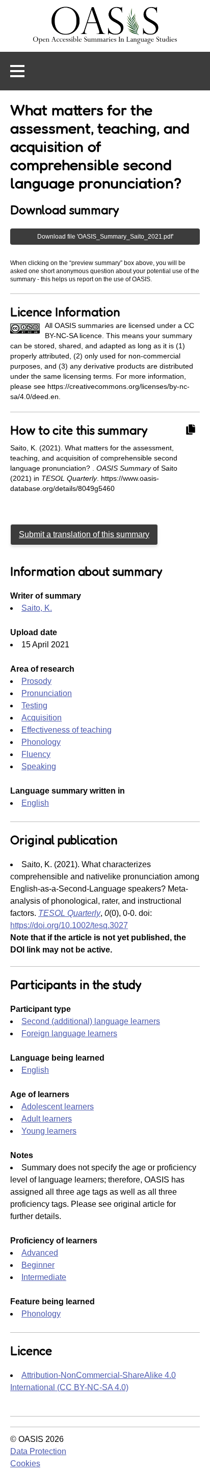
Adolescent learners (57, 1106)
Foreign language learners (69, 1033)
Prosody (36, 681)
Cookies (25, 1463)
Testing (34, 705)
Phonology (41, 742)
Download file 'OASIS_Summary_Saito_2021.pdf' (105, 236)
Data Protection (38, 1451)
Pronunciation (46, 693)
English (35, 803)
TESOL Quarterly (69, 913)
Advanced (39, 1252)
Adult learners (46, 1118)
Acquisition (41, 717)
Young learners (48, 1131)
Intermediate (43, 1277)
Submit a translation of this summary (84, 534)
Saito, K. (36, 608)
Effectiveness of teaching (66, 730)
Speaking (38, 766)
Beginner (38, 1265)
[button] (17, 71)
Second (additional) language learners (90, 1021)
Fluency (35, 754)
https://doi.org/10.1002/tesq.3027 (69, 925)
